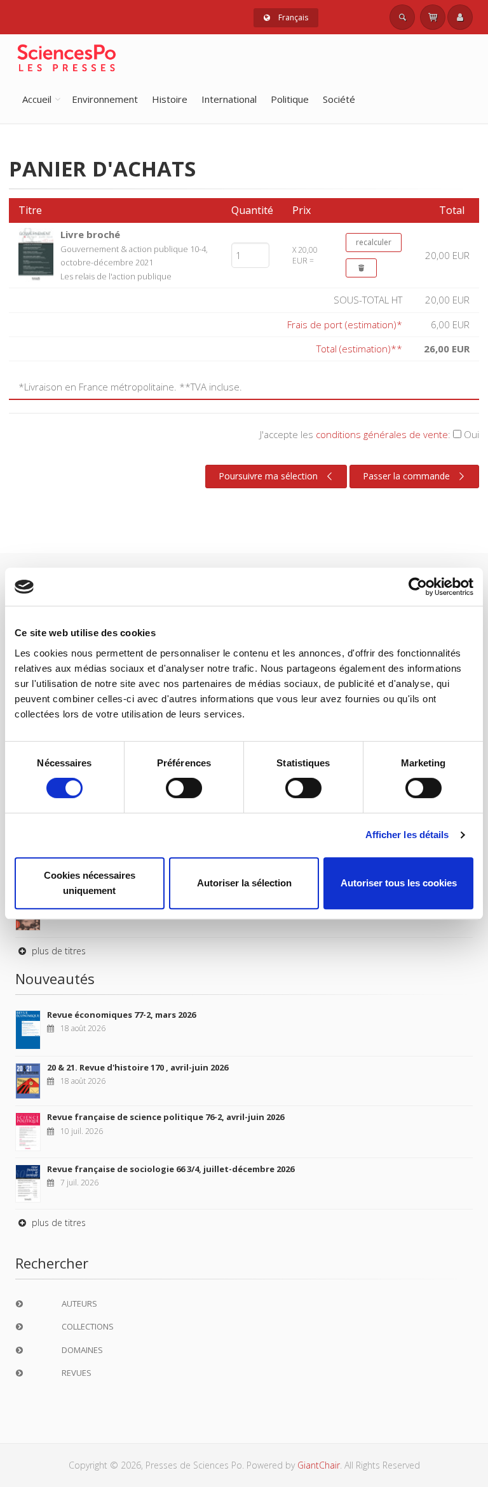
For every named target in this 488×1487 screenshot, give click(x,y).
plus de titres (57, 951)
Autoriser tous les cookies (399, 882)
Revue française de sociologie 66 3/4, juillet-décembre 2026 (170, 1169)
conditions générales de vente (382, 434)
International (229, 99)
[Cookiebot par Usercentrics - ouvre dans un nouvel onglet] (417, 586)
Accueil (36, 99)
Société (339, 99)
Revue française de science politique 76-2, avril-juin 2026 (165, 1117)
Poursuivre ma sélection (268, 476)
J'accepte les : (369, 434)
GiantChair (318, 1465)
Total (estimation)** (359, 348)
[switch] (184, 788)
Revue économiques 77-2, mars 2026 (121, 1014)
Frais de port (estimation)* (344, 324)
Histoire (169, 99)
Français (292, 17)
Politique (290, 99)
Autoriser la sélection (244, 882)
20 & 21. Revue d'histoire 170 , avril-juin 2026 (137, 1067)
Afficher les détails (407, 834)
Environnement (105, 99)
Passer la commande (406, 476)
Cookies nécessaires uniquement (89, 883)
